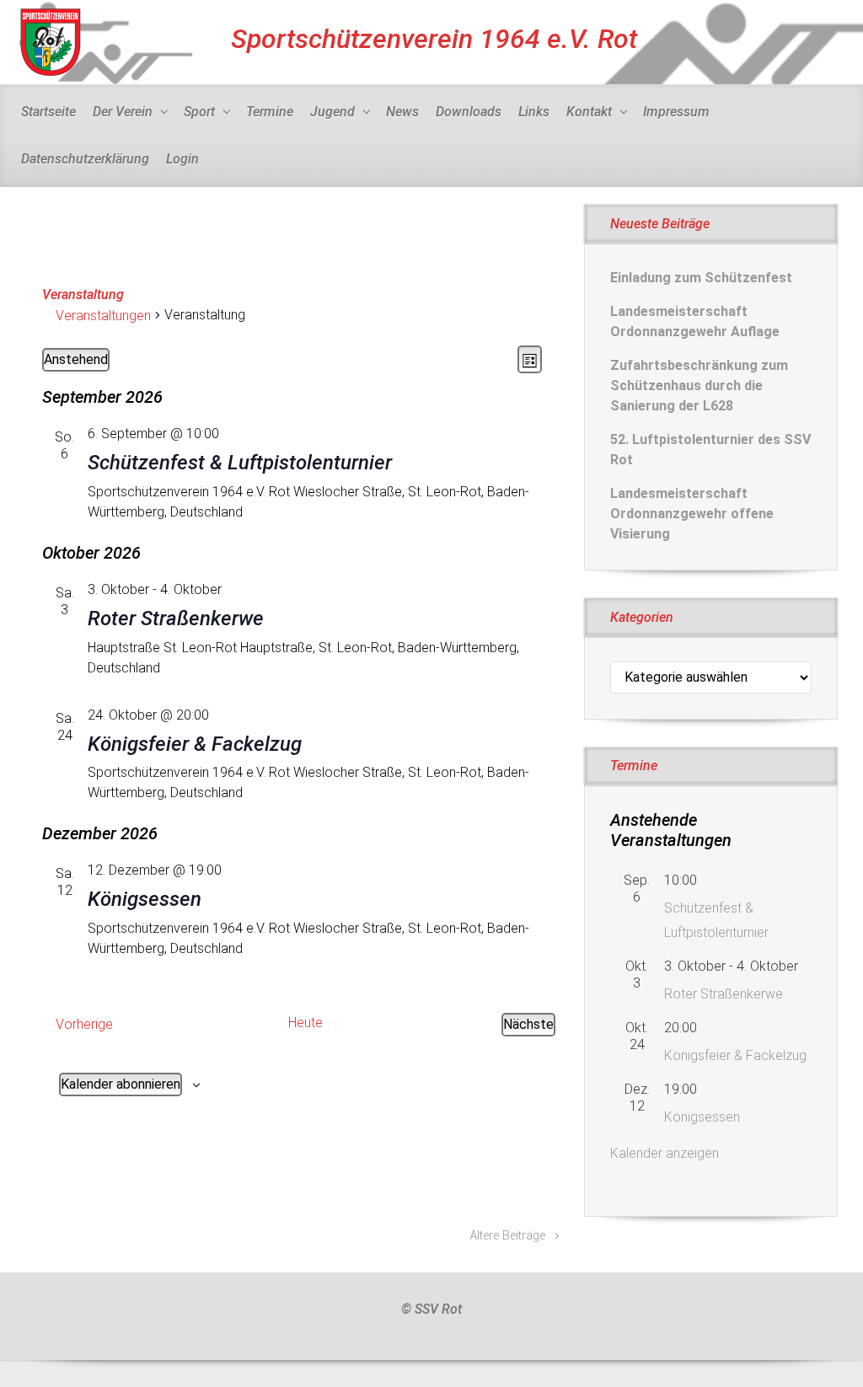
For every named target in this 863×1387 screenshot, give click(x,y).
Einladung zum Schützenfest (701, 278)
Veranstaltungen (103, 316)
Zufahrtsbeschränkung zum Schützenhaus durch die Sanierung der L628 (699, 385)
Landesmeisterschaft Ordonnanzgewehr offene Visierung (692, 513)
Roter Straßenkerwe (176, 618)
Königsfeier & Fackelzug (195, 744)
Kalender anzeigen (664, 1153)
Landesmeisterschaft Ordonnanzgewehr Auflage (695, 321)
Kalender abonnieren (120, 1084)
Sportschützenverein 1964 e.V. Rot (434, 39)
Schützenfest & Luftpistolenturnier (240, 462)
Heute (305, 1023)
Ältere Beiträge (507, 1236)
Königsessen (144, 899)
